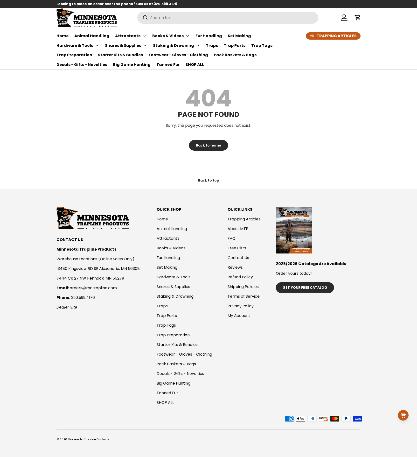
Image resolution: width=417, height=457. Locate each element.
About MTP (238, 229)
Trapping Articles (244, 219)
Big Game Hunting (132, 64)
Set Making (239, 36)
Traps (212, 45)
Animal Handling (91, 36)
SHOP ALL (195, 64)
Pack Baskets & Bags (235, 55)
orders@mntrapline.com (93, 288)
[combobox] (227, 18)
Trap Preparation (74, 55)
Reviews (235, 267)
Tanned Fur (168, 64)
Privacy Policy (241, 306)
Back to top (208, 180)
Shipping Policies (243, 286)
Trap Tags (261, 45)
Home (62, 36)
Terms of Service (244, 296)
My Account (239, 315)
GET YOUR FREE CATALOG (305, 287)
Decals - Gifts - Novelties (81, 64)
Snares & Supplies (123, 45)
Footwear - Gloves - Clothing (178, 55)
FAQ (232, 238)
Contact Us (238, 257)
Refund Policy (240, 277)
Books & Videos (168, 36)
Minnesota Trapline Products (89, 439)
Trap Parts (234, 45)
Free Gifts (237, 248)
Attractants (127, 36)
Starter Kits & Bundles (120, 55)
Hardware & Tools (74, 45)
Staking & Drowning (173, 45)
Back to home (208, 145)
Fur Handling (208, 36)
